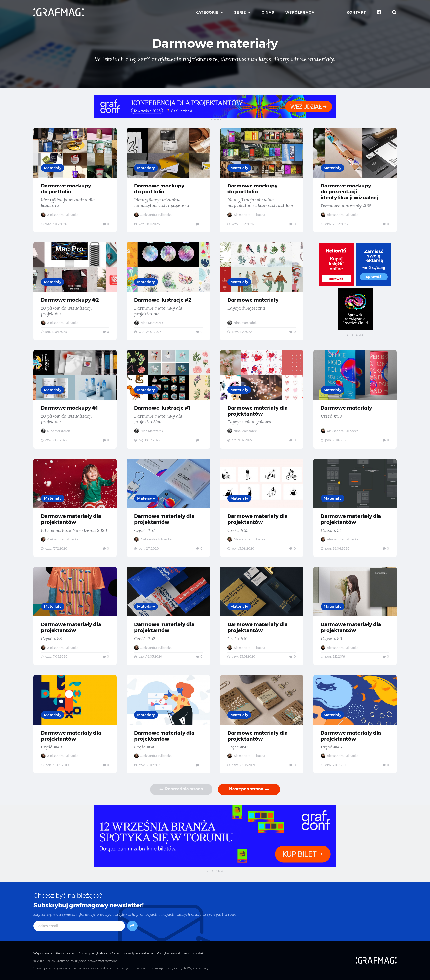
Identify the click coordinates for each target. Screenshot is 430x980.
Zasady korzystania (138, 953)
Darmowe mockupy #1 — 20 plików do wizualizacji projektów (75, 399)
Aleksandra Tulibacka (62, 215)
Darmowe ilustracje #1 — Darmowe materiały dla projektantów (168, 399)
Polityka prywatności (173, 953)
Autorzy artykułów (92, 953)
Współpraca (300, 12)
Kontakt (356, 12)
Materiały (52, 167)
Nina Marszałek (151, 323)
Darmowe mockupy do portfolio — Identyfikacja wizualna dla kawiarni (75, 180)
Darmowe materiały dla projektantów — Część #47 (261, 724)
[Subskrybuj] (132, 926)
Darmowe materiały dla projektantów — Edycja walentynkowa (261, 399)
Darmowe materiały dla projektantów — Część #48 (168, 724)
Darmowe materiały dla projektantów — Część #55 (261, 508)
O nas (268, 12)
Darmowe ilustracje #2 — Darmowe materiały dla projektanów (168, 291)
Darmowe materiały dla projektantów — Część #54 (355, 508)
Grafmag (62, 961)
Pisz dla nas (65, 953)
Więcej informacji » (198, 968)
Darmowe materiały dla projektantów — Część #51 (261, 616)
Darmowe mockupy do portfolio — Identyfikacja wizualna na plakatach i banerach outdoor (261, 180)
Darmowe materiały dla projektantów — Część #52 (168, 616)
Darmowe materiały (215, 43)
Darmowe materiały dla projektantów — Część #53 (75, 616)
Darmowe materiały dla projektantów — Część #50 (355, 616)
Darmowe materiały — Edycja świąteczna (261, 291)
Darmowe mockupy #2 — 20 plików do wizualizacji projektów (75, 291)
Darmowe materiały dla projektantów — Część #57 (168, 508)
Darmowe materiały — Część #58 (355, 399)
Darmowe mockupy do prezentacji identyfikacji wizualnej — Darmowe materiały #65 (355, 180)
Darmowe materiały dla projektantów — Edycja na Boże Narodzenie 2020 (75, 508)
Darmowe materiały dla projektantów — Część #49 (75, 724)
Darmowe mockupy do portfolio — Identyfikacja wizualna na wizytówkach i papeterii (168, 180)
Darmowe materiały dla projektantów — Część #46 (355, 724)
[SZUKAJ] (394, 12)
